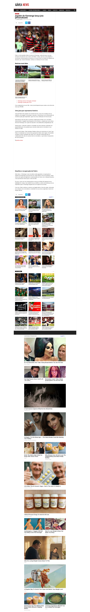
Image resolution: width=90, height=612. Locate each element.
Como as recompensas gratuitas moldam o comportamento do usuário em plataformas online (21, 299)
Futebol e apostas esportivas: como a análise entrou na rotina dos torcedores (47, 284)
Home (17, 10)
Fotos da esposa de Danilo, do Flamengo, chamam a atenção (47, 80)
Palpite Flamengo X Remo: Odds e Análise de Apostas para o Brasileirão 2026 (34, 328)
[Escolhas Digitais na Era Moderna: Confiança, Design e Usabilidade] (35, 291)
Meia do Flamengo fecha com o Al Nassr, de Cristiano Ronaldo (21, 97)
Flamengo (17, 13)
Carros (44, 10)
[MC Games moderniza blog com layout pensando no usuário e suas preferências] (35, 306)
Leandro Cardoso (19, 19)
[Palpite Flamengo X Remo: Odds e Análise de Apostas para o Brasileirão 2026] (35, 321)
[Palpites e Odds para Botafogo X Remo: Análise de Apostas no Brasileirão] (21, 306)
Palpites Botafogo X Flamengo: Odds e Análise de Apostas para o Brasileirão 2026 (48, 328)
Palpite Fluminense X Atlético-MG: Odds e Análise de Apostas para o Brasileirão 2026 (21, 328)
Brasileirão (23, 10)
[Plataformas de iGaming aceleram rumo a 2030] (21, 278)
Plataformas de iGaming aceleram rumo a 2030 (20, 284)
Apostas (68, 10)
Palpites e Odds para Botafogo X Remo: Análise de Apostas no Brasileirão (21, 313)
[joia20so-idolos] (34, 154)
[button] (74, 10)
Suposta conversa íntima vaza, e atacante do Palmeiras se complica (34, 80)
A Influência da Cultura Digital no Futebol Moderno (48, 298)
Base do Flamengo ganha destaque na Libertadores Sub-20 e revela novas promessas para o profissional (48, 314)
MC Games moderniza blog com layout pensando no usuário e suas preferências (34, 313)
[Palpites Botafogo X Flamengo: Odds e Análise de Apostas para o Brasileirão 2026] (48, 321)
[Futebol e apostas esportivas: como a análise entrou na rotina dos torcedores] (48, 278)
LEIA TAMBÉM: (18, 271)
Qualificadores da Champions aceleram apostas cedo (34, 284)
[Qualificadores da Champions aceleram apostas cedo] (35, 278)
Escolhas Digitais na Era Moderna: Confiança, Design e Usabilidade (34, 298)
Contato (55, 10)
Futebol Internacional (34, 10)
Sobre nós (61, 10)
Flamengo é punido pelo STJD (24, 102)
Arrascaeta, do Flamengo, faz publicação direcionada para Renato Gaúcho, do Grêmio (20, 81)
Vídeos (49, 10)
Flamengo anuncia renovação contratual (27, 100)
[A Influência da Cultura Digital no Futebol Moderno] (48, 291)
